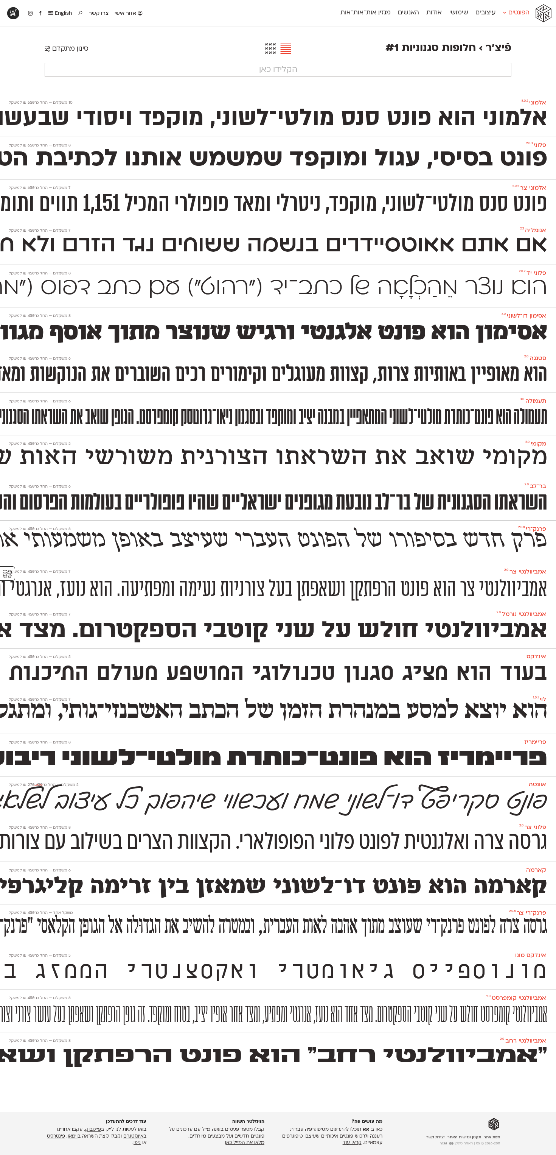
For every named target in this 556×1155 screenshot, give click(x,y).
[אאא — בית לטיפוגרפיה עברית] (494, 1124)
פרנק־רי (532, 529)
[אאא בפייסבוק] (40, 13)
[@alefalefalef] (30, 13)
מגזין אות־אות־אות (365, 13)
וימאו (73, 1136)
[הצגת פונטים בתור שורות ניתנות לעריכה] (284, 49)
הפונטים (518, 13)
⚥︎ (7, 574)
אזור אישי (126, 13)
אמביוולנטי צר (525, 572)
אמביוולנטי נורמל (521, 614)
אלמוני (534, 103)
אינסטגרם (133, 1136)
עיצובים (485, 13)
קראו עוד (352, 1143)
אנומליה (533, 231)
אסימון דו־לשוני (524, 316)
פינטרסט (56, 1136)
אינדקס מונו (530, 956)
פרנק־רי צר (527, 913)
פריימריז (535, 742)
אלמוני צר (529, 188)
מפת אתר (492, 1137)
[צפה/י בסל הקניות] (13, 13)
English (62, 13)
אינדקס (536, 657)
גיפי (137, 1143)
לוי (539, 700)
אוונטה (537, 785)
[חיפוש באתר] (80, 13)
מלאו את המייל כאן (244, 1143)
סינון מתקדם (69, 49)
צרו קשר (99, 13)
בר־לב (535, 486)
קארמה (536, 870)
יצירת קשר (435, 1137)
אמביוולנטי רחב (523, 1041)
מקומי (535, 444)
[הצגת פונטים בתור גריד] (270, 49)
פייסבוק (93, 1129)
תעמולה (533, 401)
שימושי (458, 13)
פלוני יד (532, 273)
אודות (434, 13)
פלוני (536, 145)
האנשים (408, 13)
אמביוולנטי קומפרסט (516, 998)
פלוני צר (532, 828)
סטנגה (535, 359)
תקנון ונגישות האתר (464, 1137)
